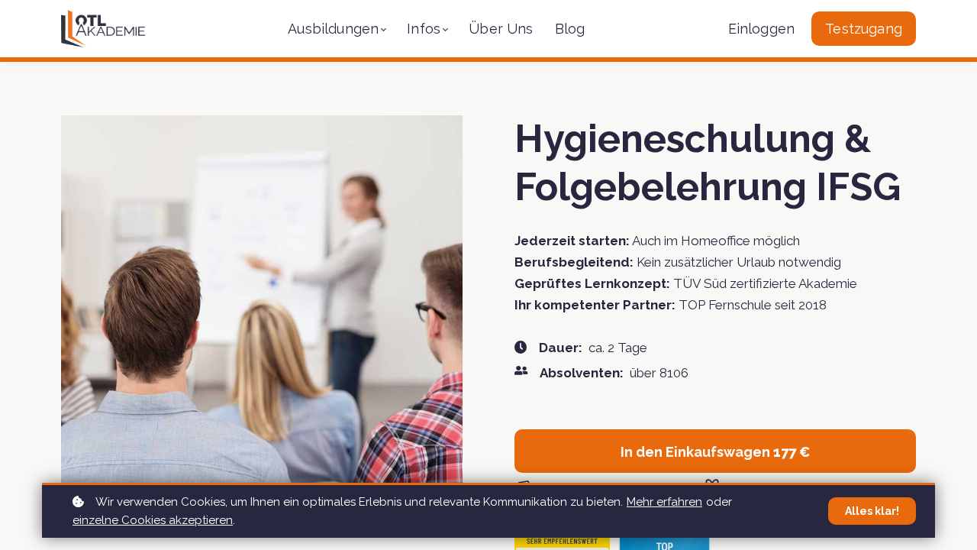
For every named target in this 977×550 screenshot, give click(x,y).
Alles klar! (872, 511)
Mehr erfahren (664, 502)
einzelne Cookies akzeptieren (153, 520)
